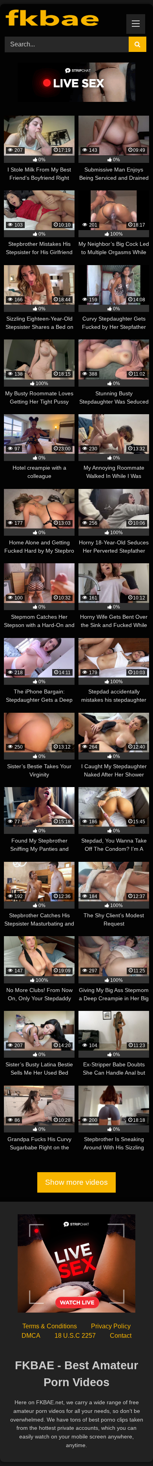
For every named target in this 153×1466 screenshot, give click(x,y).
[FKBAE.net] (63, 19)
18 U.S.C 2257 (75, 1335)
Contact (120, 1335)
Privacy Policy (111, 1326)
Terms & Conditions (49, 1326)
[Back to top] (128, 1442)
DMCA (31, 1335)
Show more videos (76, 1182)
